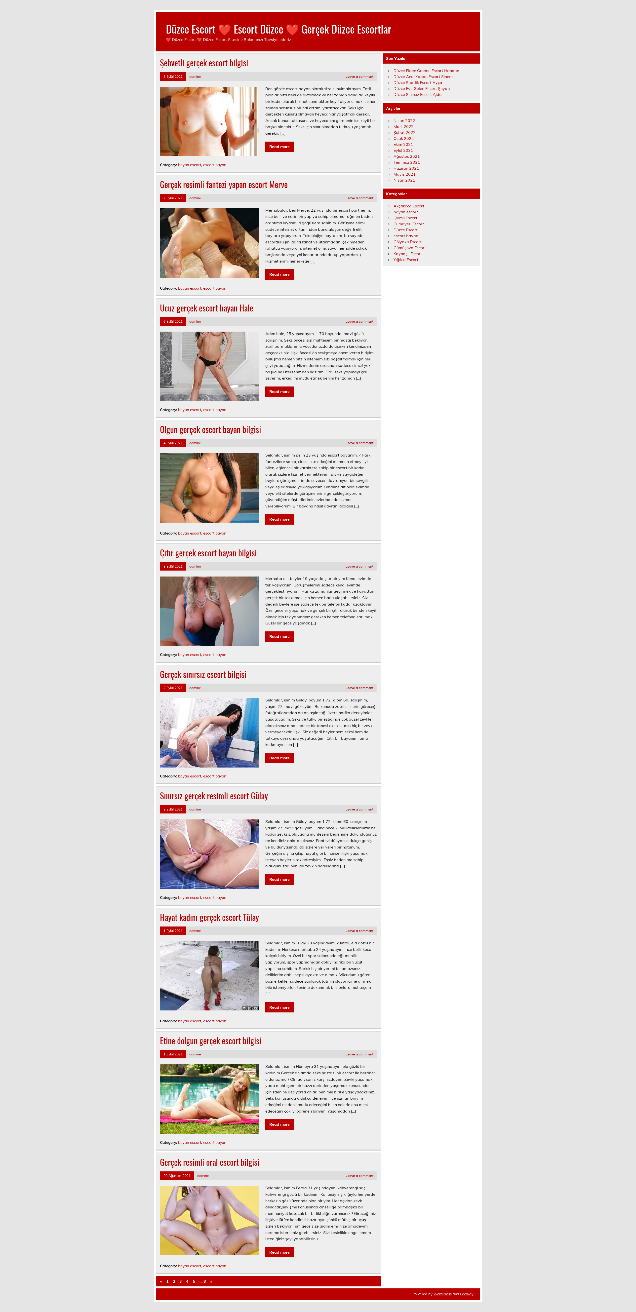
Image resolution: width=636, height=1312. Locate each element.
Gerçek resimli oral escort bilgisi (209, 1162)
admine (195, 76)
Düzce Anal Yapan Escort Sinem (423, 76)
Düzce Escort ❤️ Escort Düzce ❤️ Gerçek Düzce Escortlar (278, 29)
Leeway (466, 1294)
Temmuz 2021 (407, 162)
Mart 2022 (404, 126)
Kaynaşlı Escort (408, 253)
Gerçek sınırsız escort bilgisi (203, 674)
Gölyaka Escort (408, 241)
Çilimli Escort (405, 217)
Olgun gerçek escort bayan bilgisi (210, 429)
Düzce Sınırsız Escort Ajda (418, 94)
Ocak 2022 (404, 138)
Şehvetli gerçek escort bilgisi (204, 62)
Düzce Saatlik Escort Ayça (418, 82)
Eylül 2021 (403, 150)
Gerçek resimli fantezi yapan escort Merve (224, 184)
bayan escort (189, 164)
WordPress (443, 1294)
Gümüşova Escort (410, 247)
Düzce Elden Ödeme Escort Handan (426, 70)
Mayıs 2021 (405, 174)
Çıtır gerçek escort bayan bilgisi (208, 552)
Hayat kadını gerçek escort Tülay (209, 917)
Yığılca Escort (406, 259)
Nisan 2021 (404, 180)
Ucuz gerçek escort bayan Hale (206, 308)
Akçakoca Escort (409, 205)
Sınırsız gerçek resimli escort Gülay (214, 795)
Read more (279, 146)
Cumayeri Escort (409, 223)
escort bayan (214, 164)
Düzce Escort (406, 229)
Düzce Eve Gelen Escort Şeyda (422, 88)
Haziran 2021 (406, 168)
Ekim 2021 (403, 144)
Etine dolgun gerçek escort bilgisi (210, 1040)
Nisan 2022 (404, 120)
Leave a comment (359, 76)
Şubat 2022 (405, 132)
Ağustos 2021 (407, 156)
